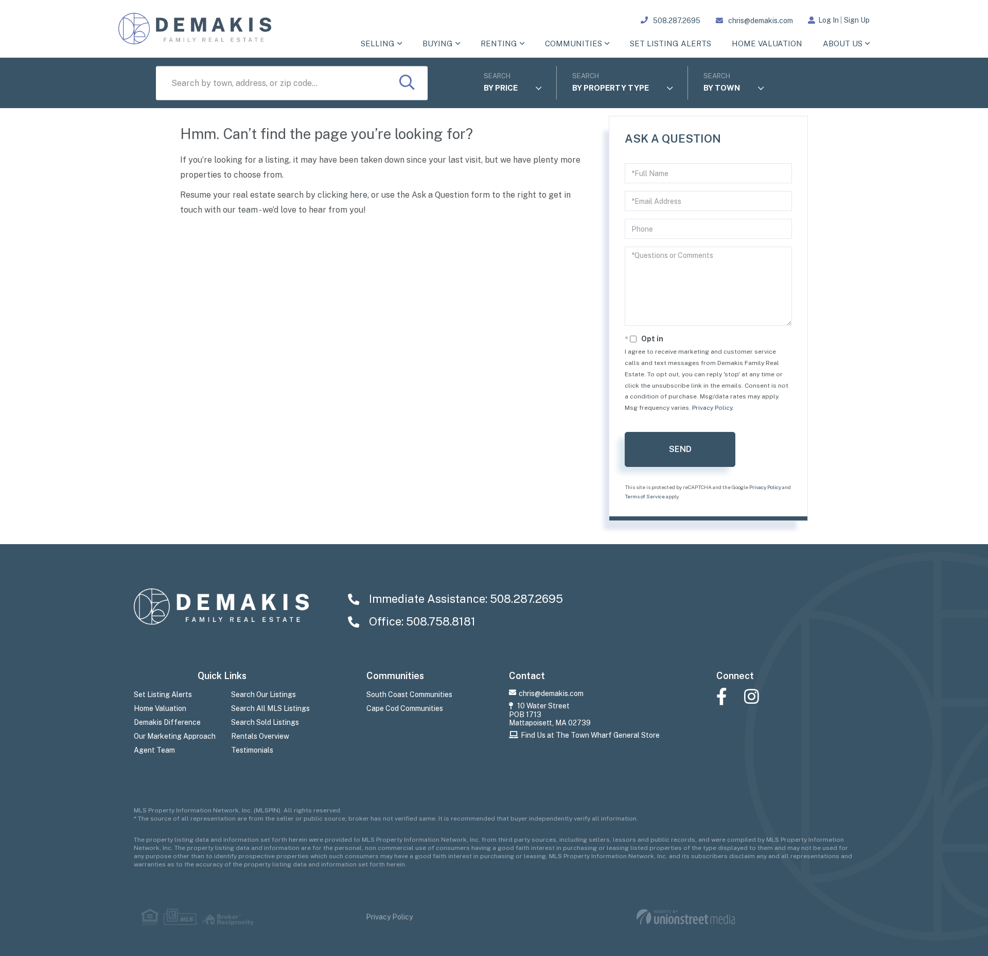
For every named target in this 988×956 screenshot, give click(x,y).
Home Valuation (160, 708)
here (358, 195)
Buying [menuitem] (437, 43)
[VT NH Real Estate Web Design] (686, 917)
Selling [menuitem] (378, 43)
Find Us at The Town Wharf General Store (590, 735)
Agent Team (154, 750)
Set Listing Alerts (163, 694)
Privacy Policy (712, 407)
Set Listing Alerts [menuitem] (670, 43)
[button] (407, 83)
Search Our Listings (263, 694)
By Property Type (610, 87)
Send (680, 449)
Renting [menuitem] (499, 43)
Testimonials (252, 750)
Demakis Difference (167, 722)
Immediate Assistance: (464, 598)
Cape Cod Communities (404, 708)
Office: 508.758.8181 (420, 621)
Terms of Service (645, 496)
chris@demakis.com (760, 20)
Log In (828, 20)
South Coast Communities (409, 694)
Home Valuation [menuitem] (767, 43)
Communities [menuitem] (573, 43)
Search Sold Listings (265, 722)
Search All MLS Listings (270, 708)
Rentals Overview (260, 736)
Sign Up (857, 20)
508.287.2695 (676, 20)
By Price (501, 87)
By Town (721, 87)
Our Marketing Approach (175, 736)
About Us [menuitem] (842, 43)
